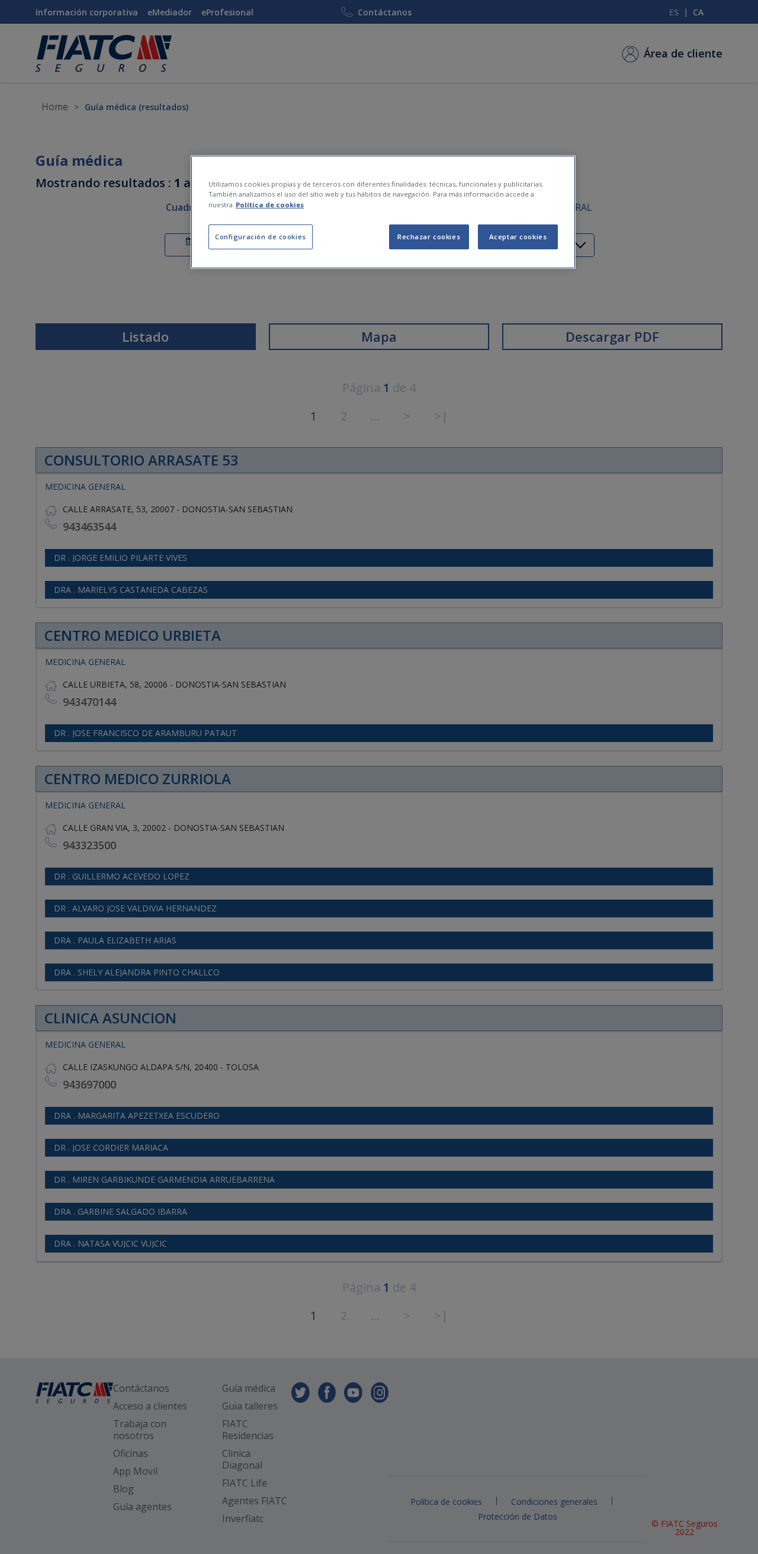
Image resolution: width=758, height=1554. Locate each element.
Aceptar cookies (518, 236)
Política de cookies (270, 204)
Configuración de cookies (260, 236)
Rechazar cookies (428, 236)
